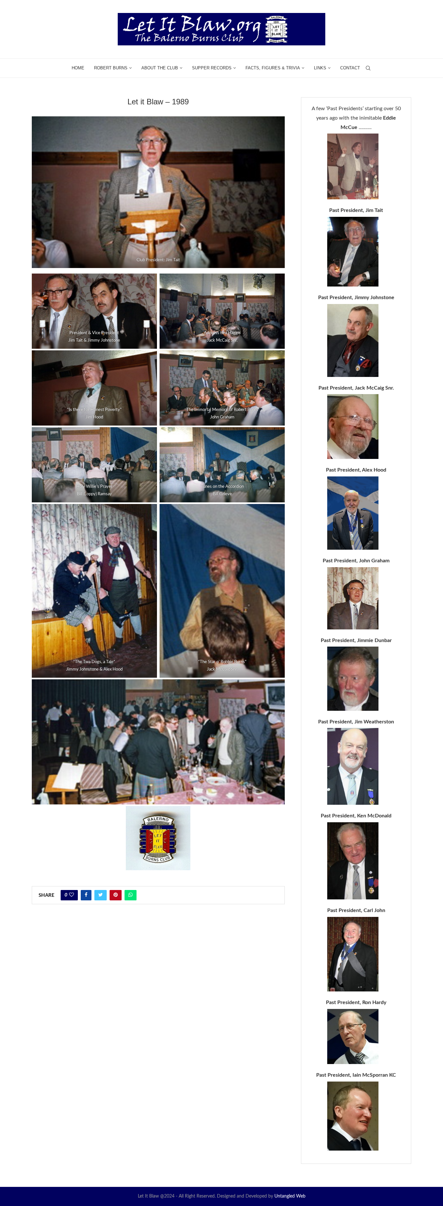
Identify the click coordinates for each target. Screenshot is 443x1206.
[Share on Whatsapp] (131, 895)
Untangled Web (289, 1196)
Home (78, 67)
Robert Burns (110, 67)
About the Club (159, 67)
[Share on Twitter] (100, 895)
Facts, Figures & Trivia (272, 67)
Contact (350, 67)
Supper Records (212, 67)
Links (320, 67)
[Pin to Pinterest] (116, 895)
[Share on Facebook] (86, 895)
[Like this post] (71, 895)
